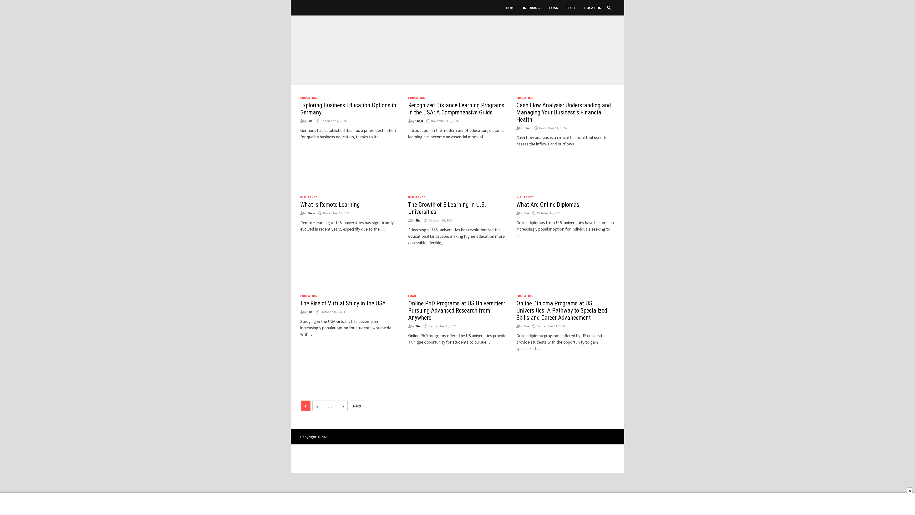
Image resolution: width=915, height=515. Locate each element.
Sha (310, 121)
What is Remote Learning (330, 204)
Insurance (532, 7)
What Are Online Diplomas (547, 204)
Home (510, 7)
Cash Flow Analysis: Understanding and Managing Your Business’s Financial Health (563, 112)
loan (553, 7)
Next (357, 406)
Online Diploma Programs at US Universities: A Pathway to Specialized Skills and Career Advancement (561, 310)
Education (591, 7)
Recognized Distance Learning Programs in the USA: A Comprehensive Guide (456, 109)
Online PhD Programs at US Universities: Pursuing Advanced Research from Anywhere (456, 310)
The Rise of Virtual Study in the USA (343, 303)
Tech (570, 7)
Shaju (419, 121)
